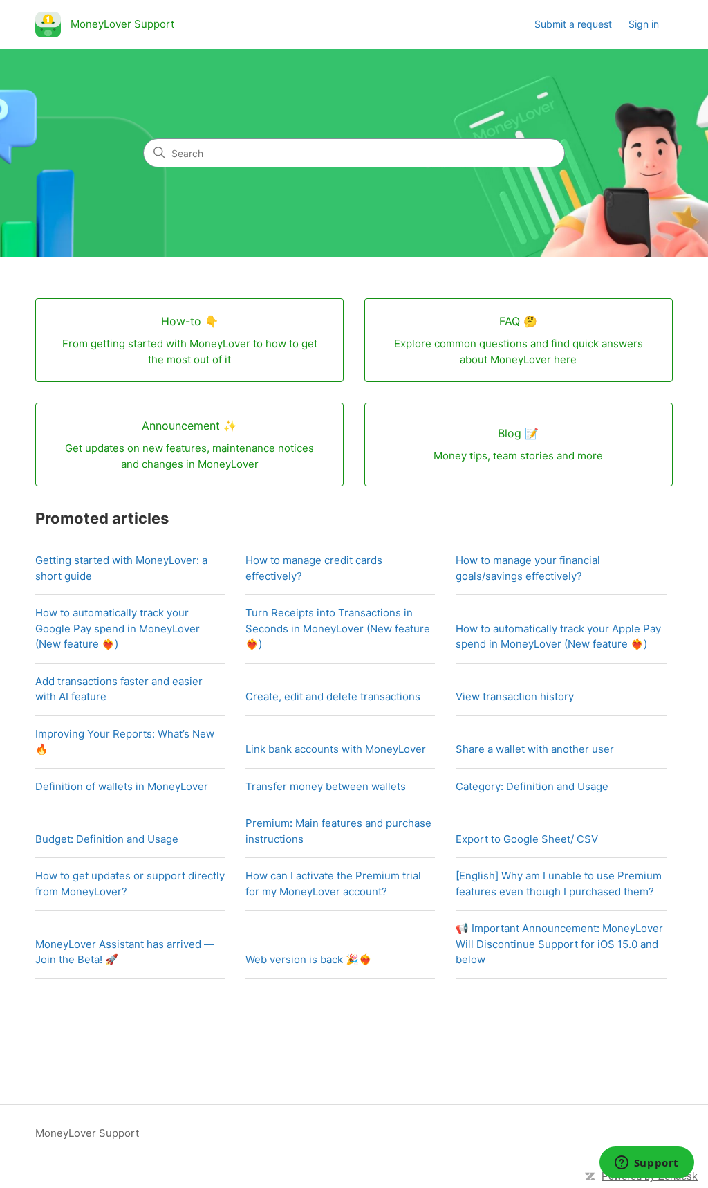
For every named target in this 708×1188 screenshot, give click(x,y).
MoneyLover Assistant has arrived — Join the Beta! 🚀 (124, 952)
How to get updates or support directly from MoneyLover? (130, 883)
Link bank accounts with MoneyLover (335, 749)
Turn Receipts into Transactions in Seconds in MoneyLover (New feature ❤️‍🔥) (337, 628)
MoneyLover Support (87, 1133)
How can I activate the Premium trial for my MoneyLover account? (333, 883)
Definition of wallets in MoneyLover (121, 786)
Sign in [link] (643, 24)
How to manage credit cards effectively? (313, 568)
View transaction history (515, 696)
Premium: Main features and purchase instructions (338, 831)
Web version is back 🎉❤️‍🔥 (308, 959)
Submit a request (573, 24)
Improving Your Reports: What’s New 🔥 (124, 741)
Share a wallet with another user (535, 749)
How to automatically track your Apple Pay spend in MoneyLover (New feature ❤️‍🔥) (558, 636)
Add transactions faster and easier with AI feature (119, 689)
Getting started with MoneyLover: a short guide (121, 568)
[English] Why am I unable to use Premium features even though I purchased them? (559, 883)
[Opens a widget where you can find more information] (646, 1163)
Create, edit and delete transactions (332, 696)
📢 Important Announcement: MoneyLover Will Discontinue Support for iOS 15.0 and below (559, 944)
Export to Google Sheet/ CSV (527, 839)
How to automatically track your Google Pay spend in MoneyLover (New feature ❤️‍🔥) (117, 628)
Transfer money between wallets (325, 786)
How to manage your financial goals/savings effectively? (528, 568)
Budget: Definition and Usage (106, 839)
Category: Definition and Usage (532, 786)
